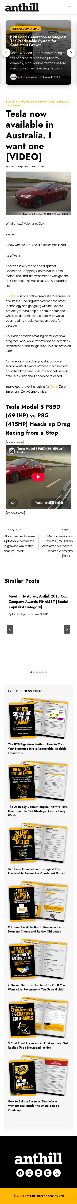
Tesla (54, 387)
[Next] (67, 629)
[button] (6, 52)
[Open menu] (69, 7)
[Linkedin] (38, 1173)
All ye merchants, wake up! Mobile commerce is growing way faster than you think (19, 540)
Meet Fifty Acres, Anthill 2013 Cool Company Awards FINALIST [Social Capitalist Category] (38, 602)
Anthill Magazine (18, 166)
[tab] (31, 672)
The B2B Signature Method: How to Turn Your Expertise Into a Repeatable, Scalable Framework (37, 748)
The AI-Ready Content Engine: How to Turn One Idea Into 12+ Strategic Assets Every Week (38, 811)
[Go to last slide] (10, 629)
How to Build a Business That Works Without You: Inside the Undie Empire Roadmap (33, 1105)
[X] (57, 1173)
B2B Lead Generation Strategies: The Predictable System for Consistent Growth (37, 871)
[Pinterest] (48, 1173)
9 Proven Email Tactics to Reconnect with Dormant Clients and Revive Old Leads (36, 929)
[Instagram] (29, 1173)
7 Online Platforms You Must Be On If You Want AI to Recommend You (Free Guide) (36, 987)
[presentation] (38, 718)
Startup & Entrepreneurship (40, 102)
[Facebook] (20, 1173)
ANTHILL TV (12, 102)
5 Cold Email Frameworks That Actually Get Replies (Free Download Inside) (38, 1045)
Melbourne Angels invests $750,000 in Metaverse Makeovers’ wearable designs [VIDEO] (57, 543)
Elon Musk (13, 296)
